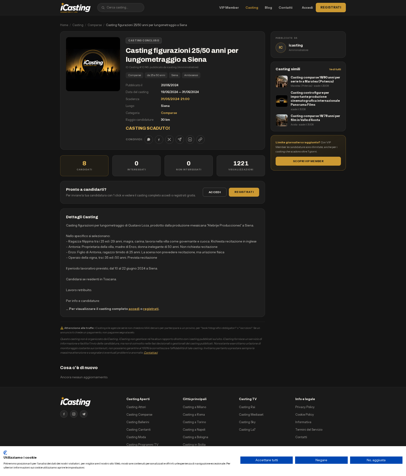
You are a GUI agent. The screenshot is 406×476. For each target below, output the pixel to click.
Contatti (286, 7)
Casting (252, 7)
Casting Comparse (139, 414)
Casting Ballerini (137, 422)
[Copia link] (200, 139)
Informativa (303, 422)
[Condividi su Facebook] (159, 139)
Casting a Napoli (194, 429)
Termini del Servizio (308, 429)
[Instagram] (74, 414)
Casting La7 (247, 429)
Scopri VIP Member (308, 161)
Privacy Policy (305, 407)
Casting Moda (136, 437)
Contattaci (151, 352)
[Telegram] (83, 414)
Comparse (95, 25)
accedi (134, 309)
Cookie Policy (304, 414)
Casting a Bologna (195, 437)
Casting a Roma (194, 414)
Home (64, 25)
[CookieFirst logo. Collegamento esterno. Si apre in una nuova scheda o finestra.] (5, 453)
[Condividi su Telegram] (180, 139)
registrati (151, 309)
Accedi (307, 7)
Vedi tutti (335, 69)
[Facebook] (64, 414)
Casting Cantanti (138, 429)
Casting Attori (136, 407)
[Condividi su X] (169, 139)
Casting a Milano (194, 407)
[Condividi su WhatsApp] (148, 139)
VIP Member (229, 7)
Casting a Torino (194, 422)
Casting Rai (247, 407)
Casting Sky (247, 422)
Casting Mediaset (251, 414)
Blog (268, 7)
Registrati (330, 7)
